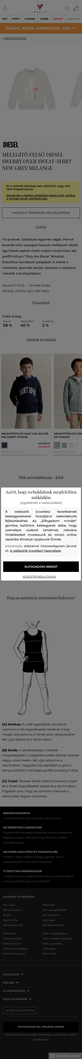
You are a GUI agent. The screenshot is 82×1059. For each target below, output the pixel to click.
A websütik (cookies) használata (35, 551)
